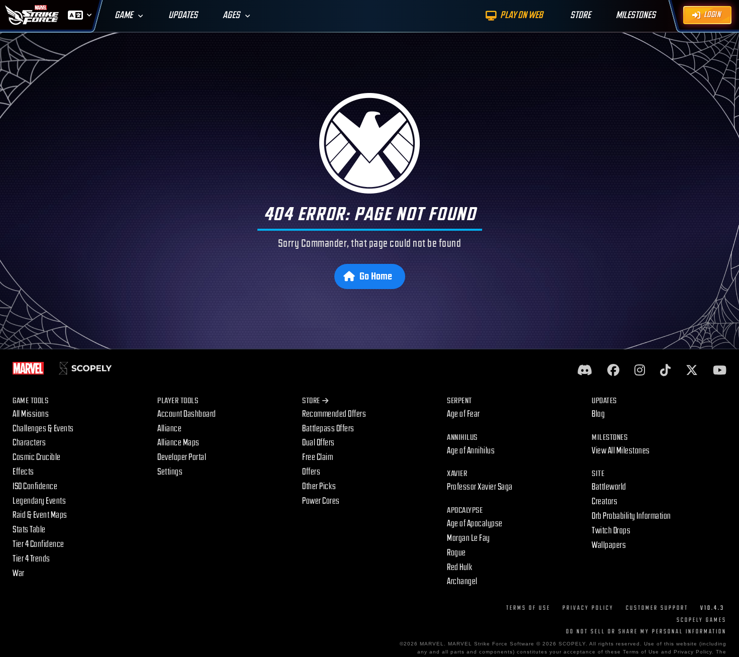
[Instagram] (639, 370)
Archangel (462, 581)
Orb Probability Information (631, 516)
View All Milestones (621, 450)
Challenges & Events (43, 428)
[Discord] (584, 370)
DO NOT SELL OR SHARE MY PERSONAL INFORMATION (646, 631)
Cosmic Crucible (37, 457)
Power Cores (321, 501)
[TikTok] (665, 370)
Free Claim (317, 457)
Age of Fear (463, 414)
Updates (183, 15)
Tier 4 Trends (31, 558)
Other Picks (319, 486)
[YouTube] (719, 370)
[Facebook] (613, 370)
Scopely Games (701, 620)
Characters (29, 442)
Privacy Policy (588, 608)
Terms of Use (528, 608)
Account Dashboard (186, 414)
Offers (311, 471)
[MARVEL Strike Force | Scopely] (32, 15)
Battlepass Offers (328, 428)
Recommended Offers (334, 414)
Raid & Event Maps (40, 515)
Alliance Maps (178, 442)
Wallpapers (609, 545)
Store (311, 401)
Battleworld (609, 487)
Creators (604, 501)
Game (124, 15)
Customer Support (657, 608)
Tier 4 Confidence (38, 544)
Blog (598, 414)
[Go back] (369, 143)
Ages (231, 15)
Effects (23, 471)
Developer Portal (181, 457)
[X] (692, 370)
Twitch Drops (611, 530)
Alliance (169, 428)
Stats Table (29, 529)
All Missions (31, 414)
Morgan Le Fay (468, 538)
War (19, 573)
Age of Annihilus (471, 450)
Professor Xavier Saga (480, 487)
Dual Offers (318, 442)
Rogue (456, 552)
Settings (169, 471)
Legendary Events (39, 501)
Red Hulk (460, 567)
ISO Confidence (35, 486)
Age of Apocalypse (475, 523)
